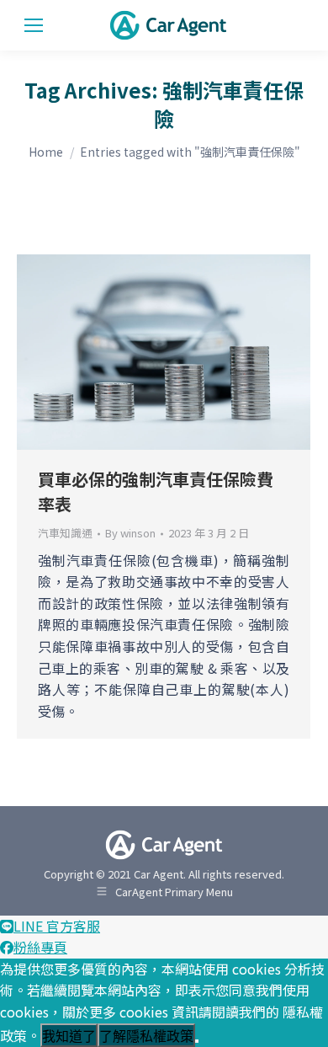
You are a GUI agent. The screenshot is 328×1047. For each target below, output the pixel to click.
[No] (196, 1041)
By (130, 533)
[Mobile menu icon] (33, 25)
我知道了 (69, 1036)
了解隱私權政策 (146, 1036)
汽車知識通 (65, 533)
